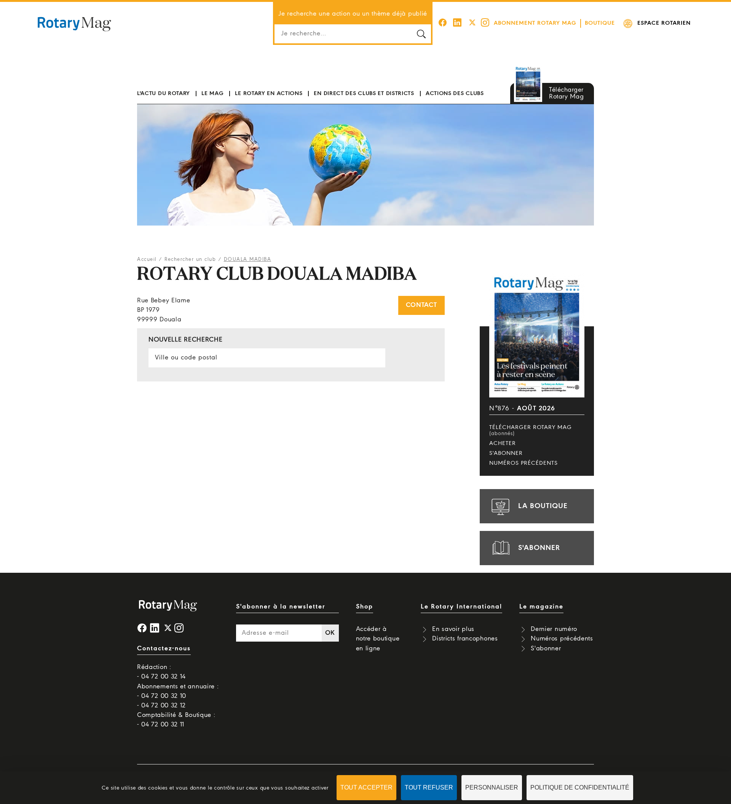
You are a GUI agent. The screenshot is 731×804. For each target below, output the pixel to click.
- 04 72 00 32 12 (161, 705)
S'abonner (506, 453)
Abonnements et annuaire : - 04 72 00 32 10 (178, 691)
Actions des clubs (455, 94)
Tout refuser (429, 787)
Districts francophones (465, 638)
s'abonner (539, 548)
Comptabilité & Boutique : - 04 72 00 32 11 (176, 720)
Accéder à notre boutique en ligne (378, 639)
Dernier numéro (554, 629)
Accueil (147, 259)
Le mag (212, 94)
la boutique (543, 506)
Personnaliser (491, 787)
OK (330, 633)
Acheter (502, 443)
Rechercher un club (190, 259)
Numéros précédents (523, 463)
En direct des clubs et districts (364, 94)
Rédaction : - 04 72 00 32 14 (161, 672)
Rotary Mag (74, 23)
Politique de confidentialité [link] (579, 787)
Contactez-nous (164, 648)
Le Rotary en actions (268, 94)
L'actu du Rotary (163, 94)
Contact (421, 305)
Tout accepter (366, 787)
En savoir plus (453, 629)
